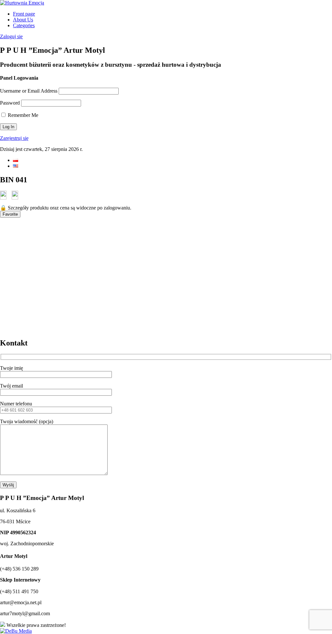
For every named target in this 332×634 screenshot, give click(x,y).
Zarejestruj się (14, 138)
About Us (23, 19)
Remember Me (22, 115)
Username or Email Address (28, 91)
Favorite (10, 214)
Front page (24, 14)
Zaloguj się (11, 36)
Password (10, 103)
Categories (24, 25)
